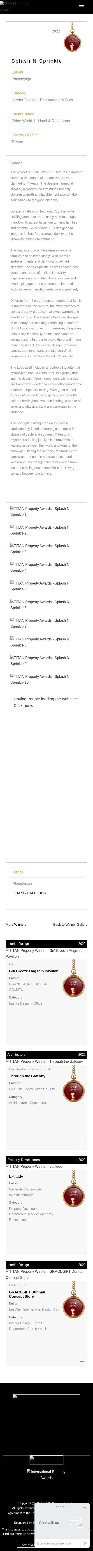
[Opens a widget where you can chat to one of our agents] (62, 1525)
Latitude (16, 1176)
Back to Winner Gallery (69, 924)
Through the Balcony (27, 1076)
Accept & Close (31, 1545)
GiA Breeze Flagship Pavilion (33, 971)
